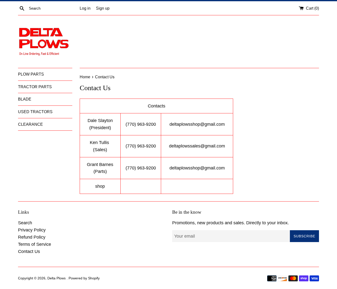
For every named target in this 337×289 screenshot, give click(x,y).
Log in (85, 8)
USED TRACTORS (35, 112)
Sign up (103, 8)
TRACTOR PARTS (35, 87)
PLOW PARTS (31, 74)
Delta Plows (57, 278)
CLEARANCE (30, 124)
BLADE (24, 99)
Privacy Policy (32, 229)
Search (25, 222)
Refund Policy (31, 237)
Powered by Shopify (84, 278)
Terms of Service (34, 244)
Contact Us (29, 251)
